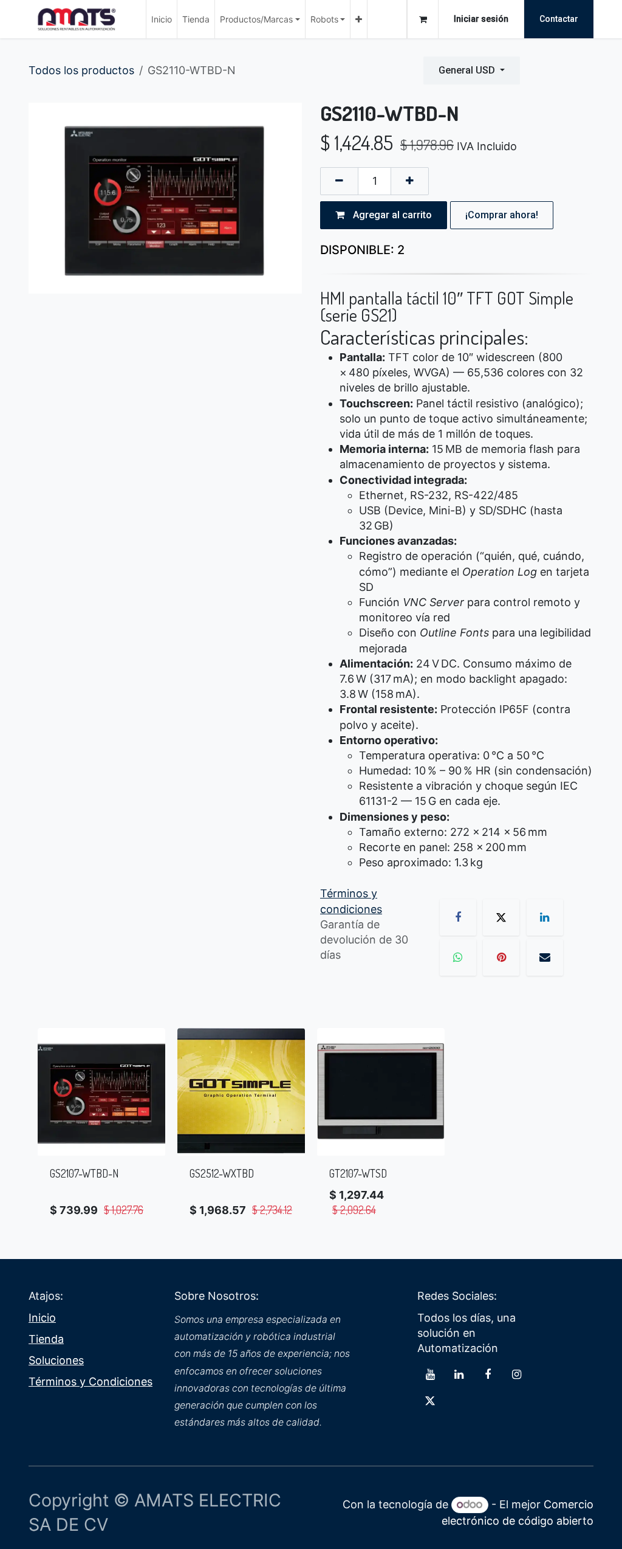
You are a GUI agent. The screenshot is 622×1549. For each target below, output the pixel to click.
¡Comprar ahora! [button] (501, 215)
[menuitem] (161, 19)
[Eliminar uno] (339, 181)
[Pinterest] (501, 957)
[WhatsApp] (458, 957)
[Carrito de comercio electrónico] (423, 19)
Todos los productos (81, 70)
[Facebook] (458, 917)
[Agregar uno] (410, 181)
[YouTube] (430, 1374)
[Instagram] (516, 1374)
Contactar (558, 19)
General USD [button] (468, 70)
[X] (501, 917)
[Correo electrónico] (545, 957)
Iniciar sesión (481, 19)
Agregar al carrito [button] (391, 215)
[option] (311, 1129)
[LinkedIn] (545, 917)
